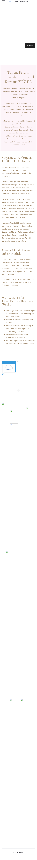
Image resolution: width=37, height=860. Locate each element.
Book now (30, 45)
